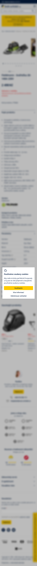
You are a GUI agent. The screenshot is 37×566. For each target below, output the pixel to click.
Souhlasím (18, 288)
